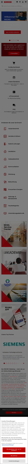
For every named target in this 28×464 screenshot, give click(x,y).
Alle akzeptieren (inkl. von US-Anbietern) (14, 449)
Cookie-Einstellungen (14, 461)
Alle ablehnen (14, 455)
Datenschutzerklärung (7, 445)
